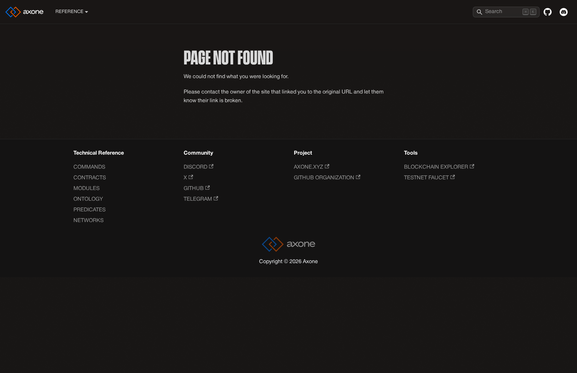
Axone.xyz (308, 167)
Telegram (198, 199)
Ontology (88, 199)
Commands (89, 167)
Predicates (89, 210)
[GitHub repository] (547, 12)
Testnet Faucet (426, 178)
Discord (195, 167)
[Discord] (563, 12)
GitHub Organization (324, 178)
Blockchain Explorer (436, 167)
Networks (88, 220)
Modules (86, 188)
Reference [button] (69, 12)
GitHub (194, 188)
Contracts (89, 178)
